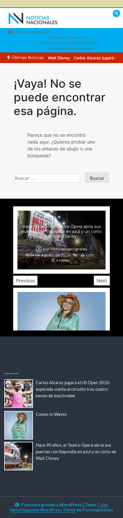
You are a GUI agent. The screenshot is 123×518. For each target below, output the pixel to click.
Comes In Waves (51, 414)
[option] (61, 239)
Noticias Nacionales (69, 249)
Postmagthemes (97, 509)
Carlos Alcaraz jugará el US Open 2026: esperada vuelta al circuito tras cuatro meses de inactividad (73, 389)
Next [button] (102, 280)
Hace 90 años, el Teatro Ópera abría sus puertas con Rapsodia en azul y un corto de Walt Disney (61, 231)
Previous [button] (25, 280)
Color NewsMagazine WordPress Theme (59, 507)
